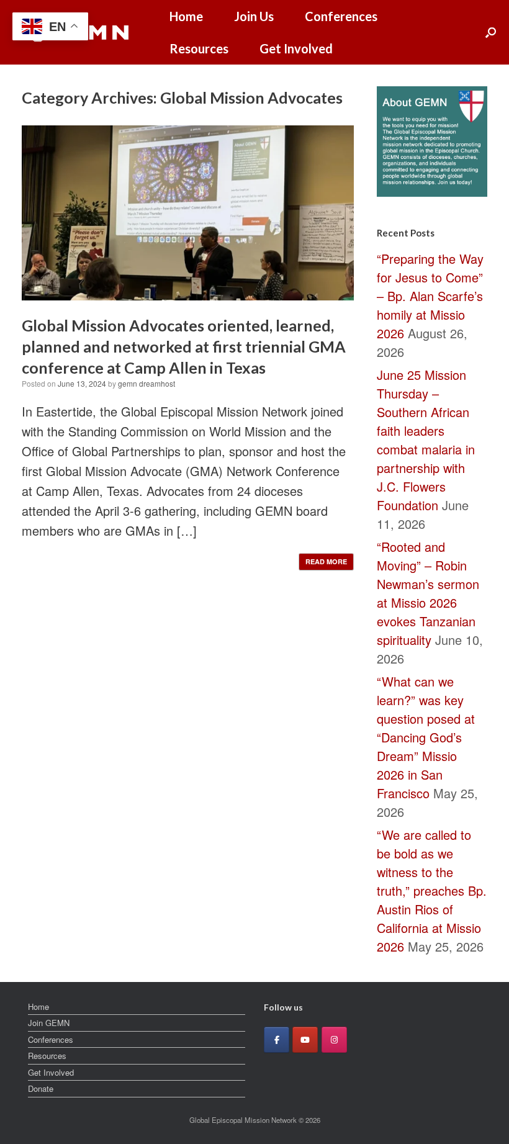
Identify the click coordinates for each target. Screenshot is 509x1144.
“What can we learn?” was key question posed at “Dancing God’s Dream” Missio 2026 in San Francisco (426, 737)
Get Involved (296, 48)
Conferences (341, 16)
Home (186, 16)
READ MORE (326, 561)
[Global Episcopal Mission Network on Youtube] (305, 1040)
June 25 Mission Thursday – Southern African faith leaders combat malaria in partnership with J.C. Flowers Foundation (426, 440)
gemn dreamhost (146, 383)
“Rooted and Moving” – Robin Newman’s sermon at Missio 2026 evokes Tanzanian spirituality (428, 593)
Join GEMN (49, 1023)
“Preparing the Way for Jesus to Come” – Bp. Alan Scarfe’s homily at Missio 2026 (430, 296)
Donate (40, 1088)
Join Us (254, 16)
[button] (490, 32)
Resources (198, 48)
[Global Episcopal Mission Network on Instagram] (334, 1040)
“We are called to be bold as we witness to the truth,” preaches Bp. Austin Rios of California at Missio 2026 (432, 890)
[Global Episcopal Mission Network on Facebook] (276, 1040)
